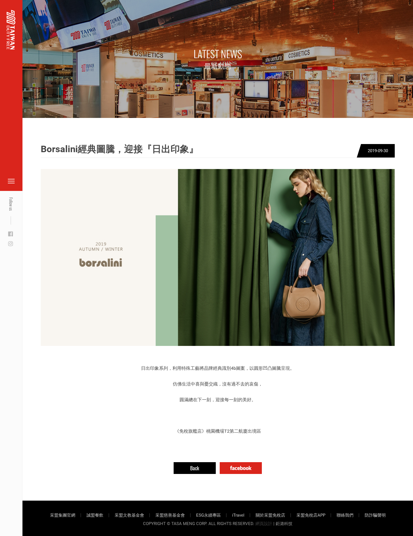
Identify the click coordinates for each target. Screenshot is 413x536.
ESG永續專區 (208, 515)
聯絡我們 (345, 515)
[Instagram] (10, 244)
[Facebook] (10, 234)
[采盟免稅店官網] (11, 29)
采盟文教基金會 (129, 515)
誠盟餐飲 (95, 515)
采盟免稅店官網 (34, 17)
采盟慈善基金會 (170, 515)
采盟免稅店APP (310, 515)
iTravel (238, 515)
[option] (218, 257)
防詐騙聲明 (375, 515)
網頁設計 (263, 523)
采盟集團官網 (62, 515)
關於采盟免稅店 (270, 515)
